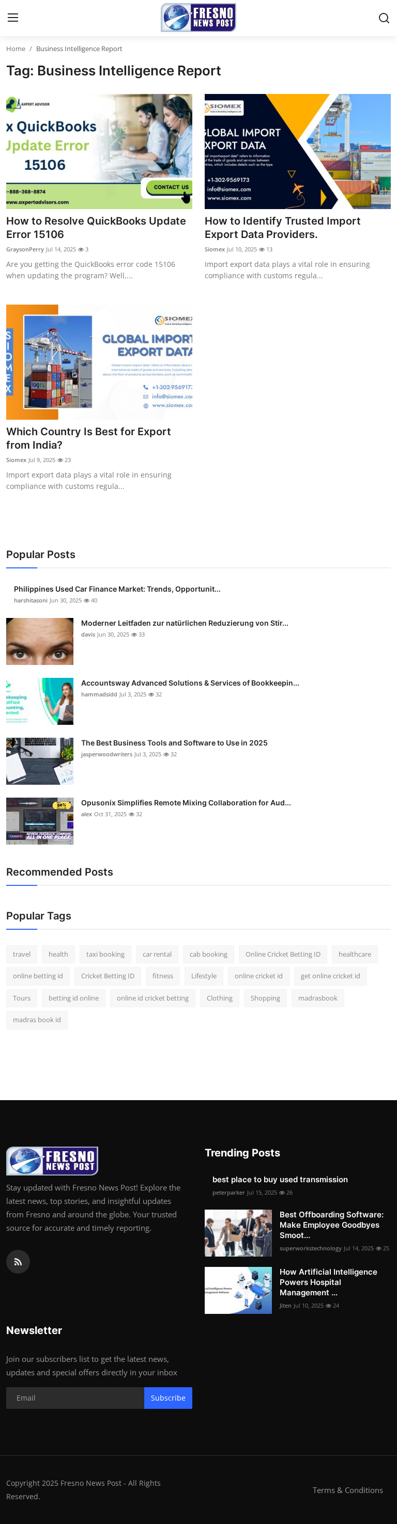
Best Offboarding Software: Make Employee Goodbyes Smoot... (332, 1225)
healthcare (355, 954)
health (58, 954)
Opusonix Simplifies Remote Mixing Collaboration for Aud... (186, 802)
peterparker (228, 1192)
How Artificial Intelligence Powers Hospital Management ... (328, 1282)
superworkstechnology (311, 1248)
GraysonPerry (25, 249)
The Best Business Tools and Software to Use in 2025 (174, 742)
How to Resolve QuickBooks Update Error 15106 (96, 228)
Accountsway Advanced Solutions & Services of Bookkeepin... (190, 682)
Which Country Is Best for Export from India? (88, 438)
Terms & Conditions (348, 1490)
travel (21, 954)
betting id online (74, 998)
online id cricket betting (153, 998)
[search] (384, 18)
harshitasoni (31, 600)
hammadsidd (99, 694)
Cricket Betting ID (107, 975)
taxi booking (105, 954)
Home (15, 48)
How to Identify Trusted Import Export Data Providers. (283, 228)
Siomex (215, 249)
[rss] (18, 1262)
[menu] (13, 18)
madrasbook (318, 998)
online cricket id (259, 975)
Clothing (220, 998)
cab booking (208, 954)
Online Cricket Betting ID (283, 954)
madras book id (37, 1019)
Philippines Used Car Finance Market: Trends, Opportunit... (117, 588)
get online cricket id (330, 975)
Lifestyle (204, 975)
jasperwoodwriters (106, 754)
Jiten (286, 1305)
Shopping (265, 998)
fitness (162, 975)
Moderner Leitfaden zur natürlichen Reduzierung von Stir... (184, 622)
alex (86, 814)
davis (88, 634)
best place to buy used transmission (280, 1179)
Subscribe (168, 1398)
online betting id (38, 975)
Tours (21, 998)
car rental (157, 954)
